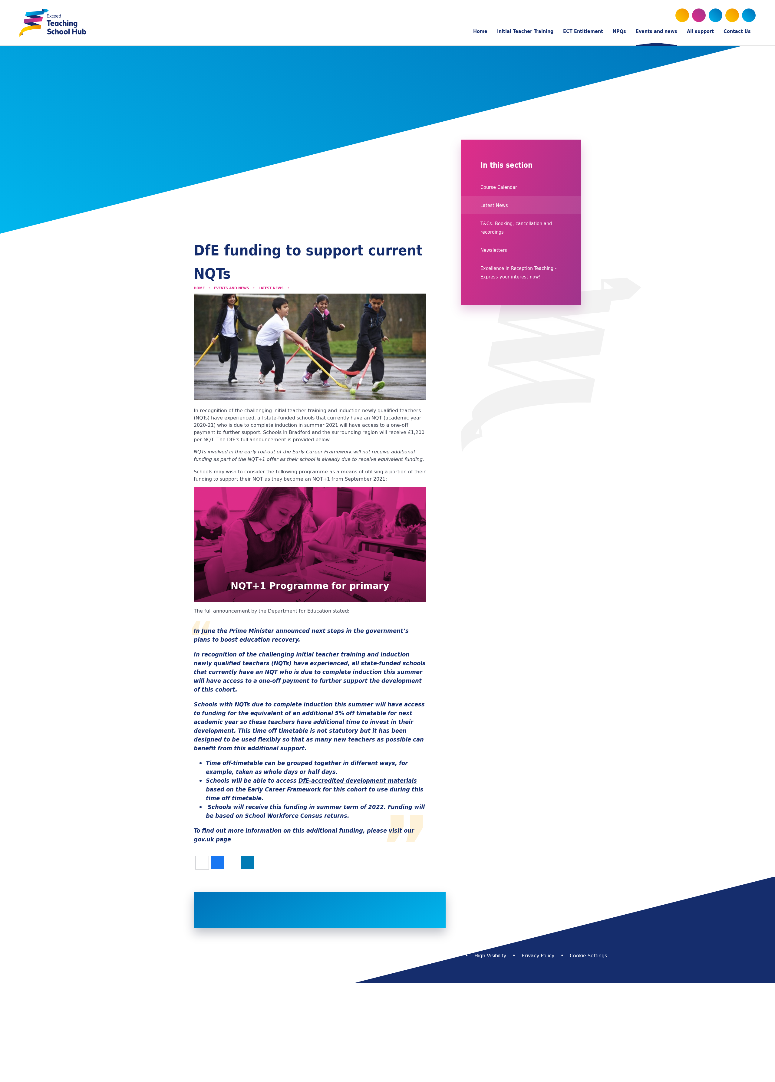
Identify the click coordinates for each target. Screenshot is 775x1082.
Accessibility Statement (431, 955)
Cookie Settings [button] (588, 955)
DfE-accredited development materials (357, 780)
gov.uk (204, 839)
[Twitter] (682, 15)
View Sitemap (371, 955)
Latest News (271, 288)
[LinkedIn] (732, 15)
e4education (324, 955)
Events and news (231, 288)
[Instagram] (715, 15)
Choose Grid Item (523, 896)
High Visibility (490, 955)
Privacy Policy (538, 955)
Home (199, 288)
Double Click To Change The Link (310, 544)
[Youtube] (699, 15)
